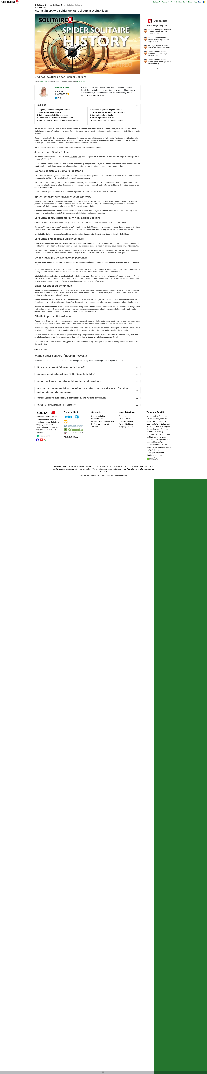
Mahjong (189, 2)
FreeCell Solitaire (126, 421)
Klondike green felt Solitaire (129, 227)
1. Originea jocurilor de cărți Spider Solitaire (53, 110)
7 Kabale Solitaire (71, 437)
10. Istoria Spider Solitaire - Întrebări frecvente (107, 120)
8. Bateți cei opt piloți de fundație (102, 115)
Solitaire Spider (75, 157)
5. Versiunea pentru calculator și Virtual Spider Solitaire (58, 120)
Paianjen (165, 2)
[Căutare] (199, 2)
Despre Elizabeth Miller (95, 95)
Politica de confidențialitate (102, 421)
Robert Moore (81, 81)
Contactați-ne (97, 419)
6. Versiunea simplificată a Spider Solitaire (106, 110)
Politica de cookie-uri (100, 424)
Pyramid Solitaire (126, 424)
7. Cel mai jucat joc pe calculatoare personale (107, 112)
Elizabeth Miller (43, 81)
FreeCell (174, 2)
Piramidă (181, 2)
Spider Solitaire (53, 5)
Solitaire (156, 2)
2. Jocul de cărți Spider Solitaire (49, 112)
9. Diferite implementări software (102, 118)
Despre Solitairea (98, 416)
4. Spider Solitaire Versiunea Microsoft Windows (55, 118)
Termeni (94, 426)
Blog (195, 2)
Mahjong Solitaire (126, 426)
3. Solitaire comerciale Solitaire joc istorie (52, 115)
